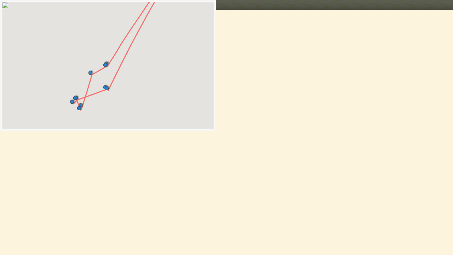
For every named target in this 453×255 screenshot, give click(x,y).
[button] (108, 87)
